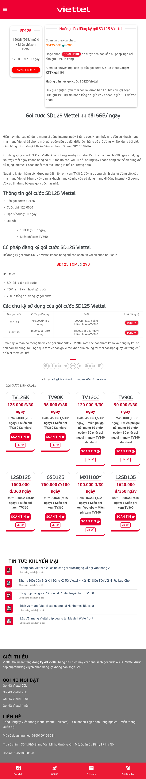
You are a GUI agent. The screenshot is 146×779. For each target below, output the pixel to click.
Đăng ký (131, 322)
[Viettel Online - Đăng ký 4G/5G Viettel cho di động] (73, 9)
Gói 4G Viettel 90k (15, 692)
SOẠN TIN (70, 54)
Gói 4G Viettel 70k (15, 685)
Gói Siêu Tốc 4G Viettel (94, 379)
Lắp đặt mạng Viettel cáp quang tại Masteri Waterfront (56, 618)
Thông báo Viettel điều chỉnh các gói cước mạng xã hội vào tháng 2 (64, 568)
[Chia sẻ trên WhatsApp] (46, 366)
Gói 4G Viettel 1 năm (16, 705)
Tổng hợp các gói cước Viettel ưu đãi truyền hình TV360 (56, 593)
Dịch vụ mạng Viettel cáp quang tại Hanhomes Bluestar (57, 606)
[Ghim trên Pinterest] (83, 366)
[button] (5, 9)
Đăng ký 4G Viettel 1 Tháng (66, 379)
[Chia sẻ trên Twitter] (62, 366)
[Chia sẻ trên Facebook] (52, 366)
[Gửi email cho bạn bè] (73, 366)
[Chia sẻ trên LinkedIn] (96, 366)
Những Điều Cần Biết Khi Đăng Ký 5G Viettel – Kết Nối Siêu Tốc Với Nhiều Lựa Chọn (75, 580)
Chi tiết (20, 445)
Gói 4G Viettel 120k (16, 699)
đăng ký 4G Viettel (44, 662)
